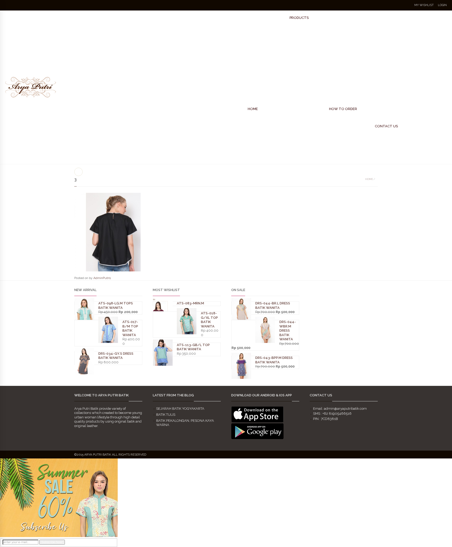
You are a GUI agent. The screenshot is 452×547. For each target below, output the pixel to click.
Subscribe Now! (52, 542)
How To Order (343, 109)
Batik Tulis (165, 415)
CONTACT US (386, 126)
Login (442, 5)
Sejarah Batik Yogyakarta (180, 409)
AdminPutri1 (102, 278)
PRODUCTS (299, 18)
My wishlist (424, 5)
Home (369, 179)
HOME (253, 109)
